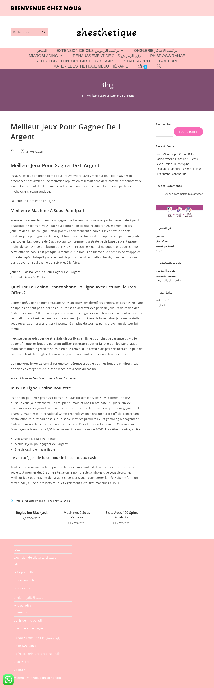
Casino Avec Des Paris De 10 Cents (177, 159)
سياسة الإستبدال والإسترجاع (171, 280)
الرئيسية (160, 250)
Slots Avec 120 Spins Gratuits (122, 515)
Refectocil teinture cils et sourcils (37, 654)
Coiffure (19, 670)
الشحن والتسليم (165, 246)
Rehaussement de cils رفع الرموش (37, 638)
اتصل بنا (160, 305)
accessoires (22, 588)
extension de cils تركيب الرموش (35, 557)
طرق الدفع (162, 241)
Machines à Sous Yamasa (77, 515)
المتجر (18, 549)
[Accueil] (81, 95)
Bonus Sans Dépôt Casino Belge (175, 154)
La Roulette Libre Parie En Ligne (33, 201)
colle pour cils (23, 572)
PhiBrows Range (25, 646)
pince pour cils (24, 580)
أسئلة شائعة (162, 300)
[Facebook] (201, 8)
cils (16, 564)
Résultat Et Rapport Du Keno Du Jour (178, 169)
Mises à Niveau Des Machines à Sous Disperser (44, 378)
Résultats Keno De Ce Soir (29, 277)
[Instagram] (202, 8)
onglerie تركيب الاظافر (28, 598)
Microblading (23, 606)
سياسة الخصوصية (166, 275)
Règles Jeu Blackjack (32, 512)
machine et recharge (28, 628)
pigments (20, 612)
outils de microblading (29, 620)
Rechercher (164, 124)
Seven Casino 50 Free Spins (172, 164)
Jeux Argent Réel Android (171, 174)
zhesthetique (107, 32)
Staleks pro (21, 662)
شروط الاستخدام (165, 270)
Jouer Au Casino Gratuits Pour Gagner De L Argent (45, 272)
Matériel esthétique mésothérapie (38, 678)
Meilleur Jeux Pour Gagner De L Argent (110, 95)
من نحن (160, 236)
